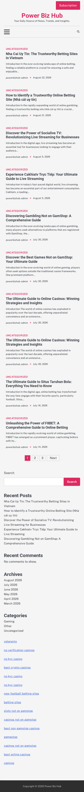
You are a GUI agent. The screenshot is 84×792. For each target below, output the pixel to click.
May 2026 (10, 594)
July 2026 (10, 584)
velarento (10, 641)
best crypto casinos (17, 667)
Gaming (9, 621)
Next (53, 458)
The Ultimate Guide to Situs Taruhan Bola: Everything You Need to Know (39, 384)
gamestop (10, 737)
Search (9, 473)
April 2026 (11, 598)
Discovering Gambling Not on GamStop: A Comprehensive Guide (38, 218)
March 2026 (12, 603)
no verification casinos (19, 650)
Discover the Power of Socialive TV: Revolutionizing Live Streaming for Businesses (42, 135)
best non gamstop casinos (22, 728)
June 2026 (11, 589)
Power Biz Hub (42, 15)
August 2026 (13, 580)
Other (8, 626)
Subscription (68, 5)
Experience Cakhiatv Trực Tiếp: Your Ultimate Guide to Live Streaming (42, 176)
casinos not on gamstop (20, 719)
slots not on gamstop (18, 710)
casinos (9, 763)
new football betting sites (21, 693)
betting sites (12, 702)
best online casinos (17, 754)
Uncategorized (17, 48)
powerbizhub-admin (17, 77)
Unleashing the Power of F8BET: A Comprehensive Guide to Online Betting (37, 425)
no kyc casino (13, 659)
